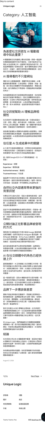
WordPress (35, 420)
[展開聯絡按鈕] (43, 417)
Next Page (36, 376)
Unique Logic (9, 6)
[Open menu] (40, 6)
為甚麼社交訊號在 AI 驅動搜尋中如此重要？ (21, 53)
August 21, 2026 (8, 361)
